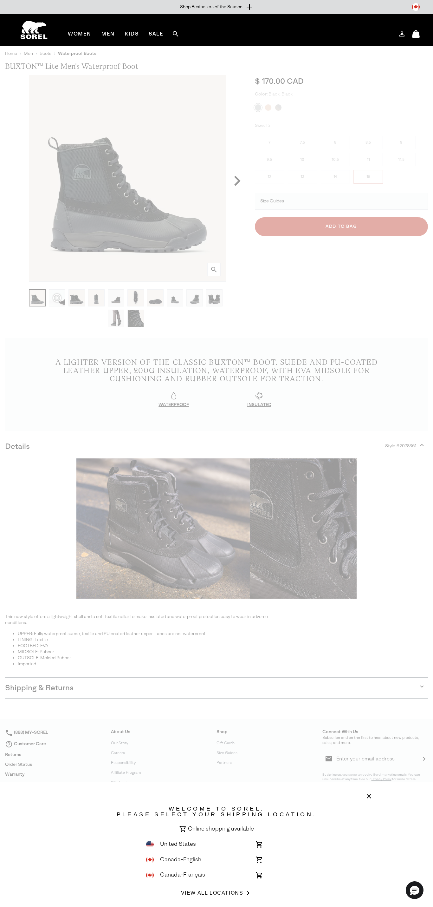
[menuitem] (79, 34)
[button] (414, 890)
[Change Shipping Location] (416, 7)
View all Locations (212, 893)
